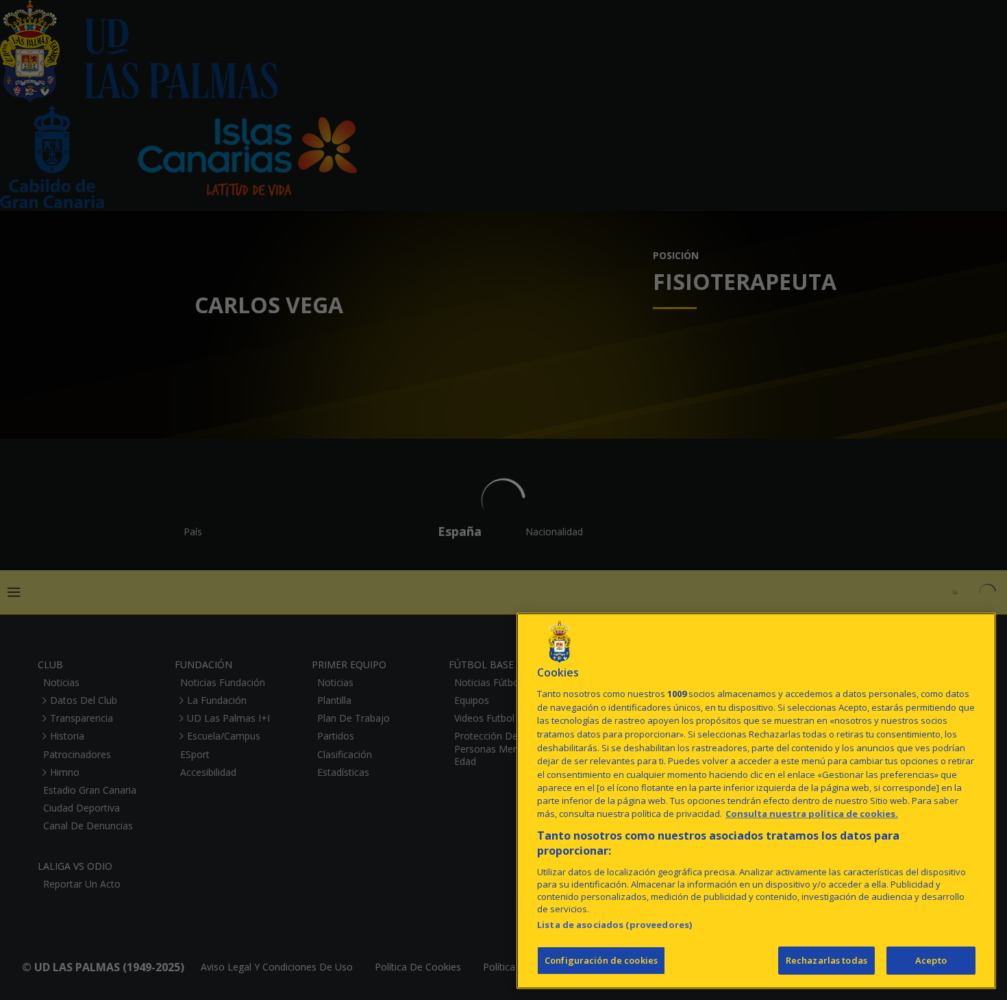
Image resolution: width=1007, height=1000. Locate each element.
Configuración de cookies (601, 960)
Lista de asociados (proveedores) (614, 924)
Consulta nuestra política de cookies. (811, 814)
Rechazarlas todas (826, 960)
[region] (756, 801)
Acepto (931, 960)
